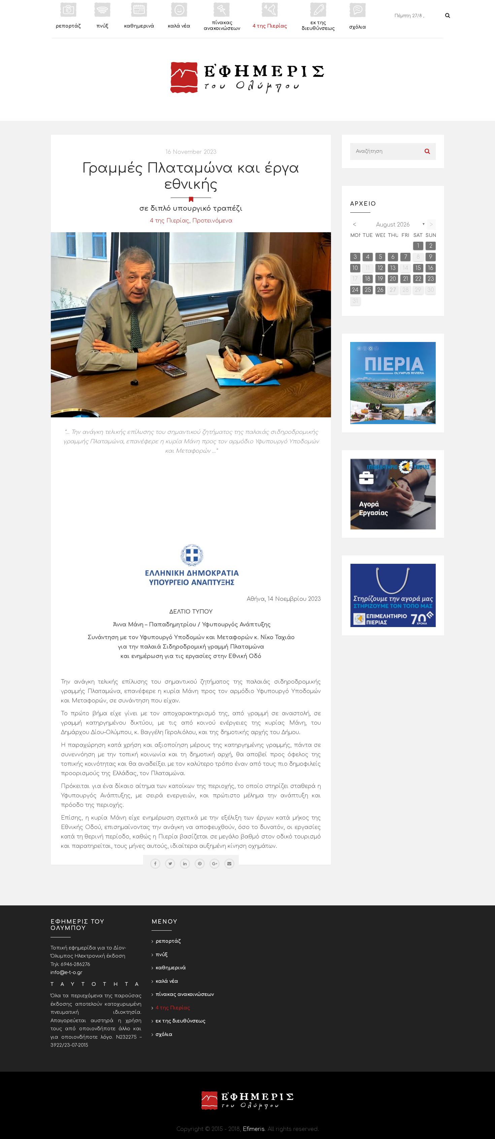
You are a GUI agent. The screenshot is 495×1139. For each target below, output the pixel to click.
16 (430, 268)
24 (355, 290)
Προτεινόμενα (212, 221)
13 (393, 268)
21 (405, 279)
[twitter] (170, 864)
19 (380, 279)
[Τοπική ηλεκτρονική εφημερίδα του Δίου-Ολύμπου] (247, 78)
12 (380, 268)
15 (418, 268)
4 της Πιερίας (169, 221)
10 (355, 268)
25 (368, 290)
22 (418, 279)
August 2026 (393, 225)
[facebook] (155, 864)
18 (367, 279)
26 (380, 290)
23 (431, 279)
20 (393, 279)
